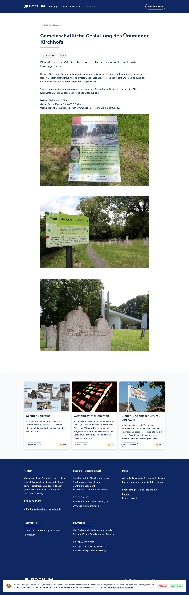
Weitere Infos (76, 6)
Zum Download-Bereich (102, 534)
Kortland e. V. (151, 489)
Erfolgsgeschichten (58, 6)
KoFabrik (126, 494)
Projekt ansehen (34, 445)
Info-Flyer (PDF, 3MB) (84, 542)
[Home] (34, 6)
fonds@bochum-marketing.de (46, 509)
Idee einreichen (155, 6)
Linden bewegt (129, 498)
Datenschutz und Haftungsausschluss (42, 530)
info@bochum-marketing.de (95, 501)
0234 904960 (82, 497)
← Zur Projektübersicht (51, 25)
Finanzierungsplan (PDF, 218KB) (89, 550)
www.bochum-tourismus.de (87, 506)
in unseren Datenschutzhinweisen (119, 587)
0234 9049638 (34, 501)
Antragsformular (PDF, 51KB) (88, 546)
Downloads (90, 6)
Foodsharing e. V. (131, 489)
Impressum (29, 534)
